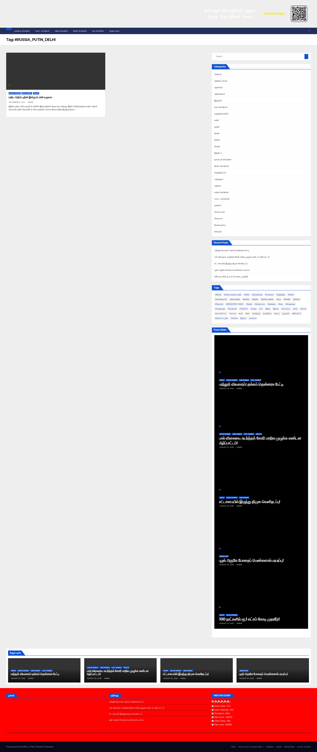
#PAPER (287, 299)
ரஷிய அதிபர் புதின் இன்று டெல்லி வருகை (30, 97)
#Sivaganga (290, 304)
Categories (270, 747)
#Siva (280, 304)
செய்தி (217, 146)
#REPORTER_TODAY (234, 304)
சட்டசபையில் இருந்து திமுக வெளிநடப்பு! (231, 263)
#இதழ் (267, 309)
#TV (261, 309)
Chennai (234, 318)
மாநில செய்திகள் (61, 31)
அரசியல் (218, 74)
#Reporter (219, 304)
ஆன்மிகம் (218, 87)
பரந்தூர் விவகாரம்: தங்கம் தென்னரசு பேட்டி (232, 250)
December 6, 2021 (17, 102)
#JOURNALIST (221, 299)
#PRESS (296, 299)
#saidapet (272, 304)
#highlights (281, 295)
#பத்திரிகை (267, 313)
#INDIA (291, 295)
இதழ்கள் (218, 101)
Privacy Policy (289, 747)
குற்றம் (217, 127)
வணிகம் (217, 205)
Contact (279, 747)
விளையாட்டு (219, 212)
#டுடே (247, 313)
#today (253, 309)
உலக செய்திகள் (98, 31)
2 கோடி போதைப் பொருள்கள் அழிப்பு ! (251, 747)
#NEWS (255, 299)
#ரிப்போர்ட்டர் (296, 313)
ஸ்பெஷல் (36, 93)
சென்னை (252, 318)
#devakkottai (257, 295)
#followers (269, 295)
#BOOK (218, 295)
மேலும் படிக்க (114, 31)
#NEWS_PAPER (267, 299)
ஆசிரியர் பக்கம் (220, 81)
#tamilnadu (232, 309)
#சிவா (295, 309)
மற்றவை (217, 186)
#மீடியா (276, 313)
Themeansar (48, 747)
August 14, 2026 (227, 623)
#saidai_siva (260, 304)
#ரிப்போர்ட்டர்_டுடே (221, 318)
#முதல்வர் (285, 313)
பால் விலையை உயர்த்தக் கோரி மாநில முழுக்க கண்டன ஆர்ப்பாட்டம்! (242, 257)
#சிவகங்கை (285, 309)
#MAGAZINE (235, 299)
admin (30, 102)
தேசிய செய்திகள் (80, 31)
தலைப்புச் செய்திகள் (22, 31)
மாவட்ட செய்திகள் (42, 31)
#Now (278, 299)
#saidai (249, 304)
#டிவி (241, 313)
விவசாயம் (218, 218)
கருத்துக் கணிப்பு (221, 114)
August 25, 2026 (227, 388)
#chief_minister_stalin (232, 295)
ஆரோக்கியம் (219, 94)
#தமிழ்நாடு (256, 313)
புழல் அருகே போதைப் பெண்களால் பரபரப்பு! (232, 270)
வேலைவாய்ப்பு (220, 225)
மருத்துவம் (218, 179)
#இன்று (276, 309)
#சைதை (233, 313)
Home (233, 747)
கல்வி (216, 120)
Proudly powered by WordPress (17, 747)
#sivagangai (220, 309)
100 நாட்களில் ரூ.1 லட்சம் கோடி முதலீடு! (231, 277)
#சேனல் (303, 309)
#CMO (246, 295)
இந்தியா (243, 318)
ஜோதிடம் (218, 153)
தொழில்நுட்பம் (220, 173)
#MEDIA (246, 299)
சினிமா (217, 140)
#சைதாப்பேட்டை (221, 313)
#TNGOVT (244, 309)
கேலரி (216, 133)
